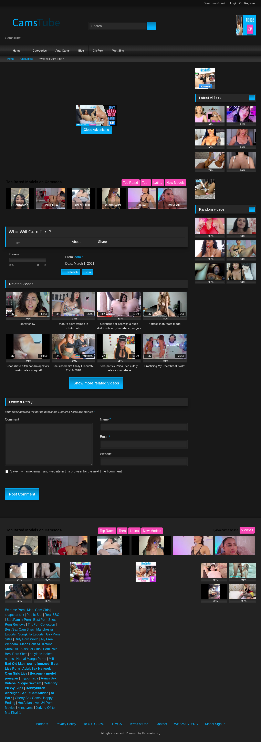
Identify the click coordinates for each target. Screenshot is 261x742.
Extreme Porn (15, 610)
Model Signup (215, 724)
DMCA (117, 724)
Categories (40, 50)
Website (106, 454)
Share (102, 241)
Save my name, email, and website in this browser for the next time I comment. (66, 471)
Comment (12, 419)
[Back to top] (249, 730)
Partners (42, 724)
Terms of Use (138, 724)
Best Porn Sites (44, 619)
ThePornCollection (41, 624)
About (75, 241)
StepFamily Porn (19, 619)
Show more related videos (96, 383)
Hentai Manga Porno (31, 659)
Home (17, 50)
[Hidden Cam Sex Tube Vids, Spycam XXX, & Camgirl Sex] (35, 23)
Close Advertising (96, 129)
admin (78, 257)
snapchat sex (14, 614)
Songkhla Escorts (31, 634)
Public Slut (34, 614)
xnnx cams (25, 707)
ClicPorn (98, 50)
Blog (81, 50)
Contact (161, 724)
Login (233, 3)
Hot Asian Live (28, 703)
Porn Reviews (15, 624)
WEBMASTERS (186, 724)
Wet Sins (118, 50)
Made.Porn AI (30, 644)
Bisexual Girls (30, 649)
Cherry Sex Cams (28, 698)
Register (249, 3)
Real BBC (52, 614)
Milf (51, 659)
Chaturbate (26, 58)
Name (105, 419)
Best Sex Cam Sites (19, 629)
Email (105, 436)
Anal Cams (62, 50)
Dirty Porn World (27, 639)
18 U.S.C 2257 (94, 724)
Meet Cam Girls (38, 610)
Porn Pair (50, 649)
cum (89, 272)
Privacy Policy (65, 724)
